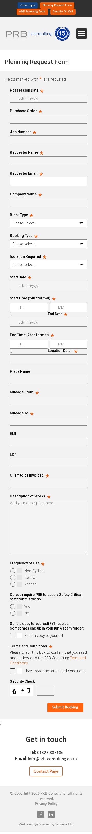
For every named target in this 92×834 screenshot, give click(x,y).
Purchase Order (26, 111)
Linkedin (51, 814)
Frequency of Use (27, 563)
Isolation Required (28, 256)
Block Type (21, 215)
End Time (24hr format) (32, 335)
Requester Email (26, 173)
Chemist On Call (63, 11)
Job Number (23, 132)
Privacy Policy (46, 804)
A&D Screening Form (32, 11)
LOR (13, 455)
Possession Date (27, 90)
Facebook (40, 814)
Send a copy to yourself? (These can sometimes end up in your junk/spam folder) (47, 626)
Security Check (22, 681)
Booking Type (24, 236)
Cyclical (30, 577)
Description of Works (30, 496)
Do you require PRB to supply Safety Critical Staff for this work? (46, 597)
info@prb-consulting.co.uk (52, 758)
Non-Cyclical (34, 571)
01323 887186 (50, 752)
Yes (27, 606)
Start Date (20, 277)
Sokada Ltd (64, 824)
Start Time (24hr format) (33, 298)
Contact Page (46, 771)
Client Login (27, 5)
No (26, 613)
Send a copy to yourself (43, 635)
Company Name (26, 194)
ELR (13, 434)
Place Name (20, 371)
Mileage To (22, 413)
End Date (58, 313)
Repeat (30, 584)
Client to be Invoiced (29, 475)
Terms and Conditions (31, 646)
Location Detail (63, 350)
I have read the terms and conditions (54, 671)
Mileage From (24, 392)
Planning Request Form (57, 5)
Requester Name (26, 152)
